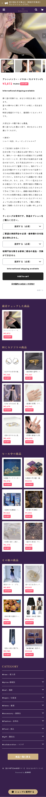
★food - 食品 (8, 729)
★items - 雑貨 (8, 705)
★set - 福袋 (7, 690)
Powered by (20, 772)
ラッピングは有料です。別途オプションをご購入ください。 (23, 218)
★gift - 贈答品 (8, 737)
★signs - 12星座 (9, 698)
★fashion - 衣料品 (10, 721)
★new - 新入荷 (8, 674)
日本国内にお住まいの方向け (23, 284)
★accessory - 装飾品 (11, 713)
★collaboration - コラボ (13, 744)
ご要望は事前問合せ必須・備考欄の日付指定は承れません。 (23, 235)
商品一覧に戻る (23, 757)
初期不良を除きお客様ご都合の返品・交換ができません (23, 253)
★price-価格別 (8, 682)
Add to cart (23, 276)
